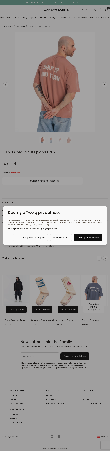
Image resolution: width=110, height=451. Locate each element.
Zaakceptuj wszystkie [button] (88, 237)
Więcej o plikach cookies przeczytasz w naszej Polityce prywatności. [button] (33, 228)
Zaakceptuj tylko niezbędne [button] (31, 237)
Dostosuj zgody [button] (61, 237)
